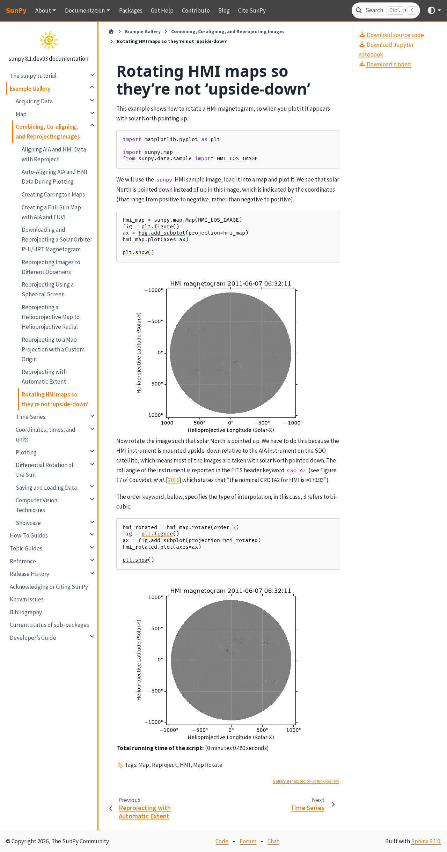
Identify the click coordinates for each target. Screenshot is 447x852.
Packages (130, 10)
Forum (248, 841)
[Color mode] (434, 10)
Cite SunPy (252, 10)
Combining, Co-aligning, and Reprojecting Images (48, 131)
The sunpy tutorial (33, 75)
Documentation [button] (85, 10)
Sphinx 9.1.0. (426, 841)
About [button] (43, 10)
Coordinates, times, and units (45, 434)
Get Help (162, 10)
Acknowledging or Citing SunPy (49, 586)
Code (221, 841)
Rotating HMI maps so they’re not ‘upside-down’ (55, 399)
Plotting (26, 452)
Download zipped (388, 64)
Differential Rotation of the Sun (45, 469)
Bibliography (26, 612)
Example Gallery (30, 88)
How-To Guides (29, 535)
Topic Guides (26, 548)
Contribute (196, 10)
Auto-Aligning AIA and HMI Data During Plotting (54, 176)
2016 (173, 480)
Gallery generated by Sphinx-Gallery (306, 781)
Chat (273, 841)
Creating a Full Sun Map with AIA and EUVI (51, 212)
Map (21, 114)
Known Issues (27, 599)
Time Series (30, 417)
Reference (23, 561)
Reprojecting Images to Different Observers (51, 266)
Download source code (395, 34)
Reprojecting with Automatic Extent (44, 376)
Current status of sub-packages (49, 625)
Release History (29, 573)
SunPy (16, 10)
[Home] (111, 32)
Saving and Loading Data (46, 487)
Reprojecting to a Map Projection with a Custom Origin (53, 349)
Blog (224, 10)
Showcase (28, 522)
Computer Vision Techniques (36, 505)
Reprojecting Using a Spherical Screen (48, 289)
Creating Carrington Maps (53, 194)
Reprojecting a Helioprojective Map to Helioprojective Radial (51, 316)
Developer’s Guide (33, 637)
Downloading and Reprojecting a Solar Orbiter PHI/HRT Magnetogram (57, 239)
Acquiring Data (34, 101)
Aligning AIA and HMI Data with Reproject (54, 154)
